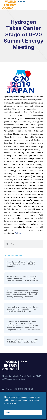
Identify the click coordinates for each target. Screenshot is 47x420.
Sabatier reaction (14, 209)
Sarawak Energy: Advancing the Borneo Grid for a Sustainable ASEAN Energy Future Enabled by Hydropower (23, 309)
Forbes (18, 233)
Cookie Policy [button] (11, 403)
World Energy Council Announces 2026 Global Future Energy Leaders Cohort (22, 341)
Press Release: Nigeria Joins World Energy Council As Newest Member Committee (21, 264)
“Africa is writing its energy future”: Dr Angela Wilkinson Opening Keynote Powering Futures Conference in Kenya (22, 278)
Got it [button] (8, 412)
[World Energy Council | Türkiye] (13, 4)
